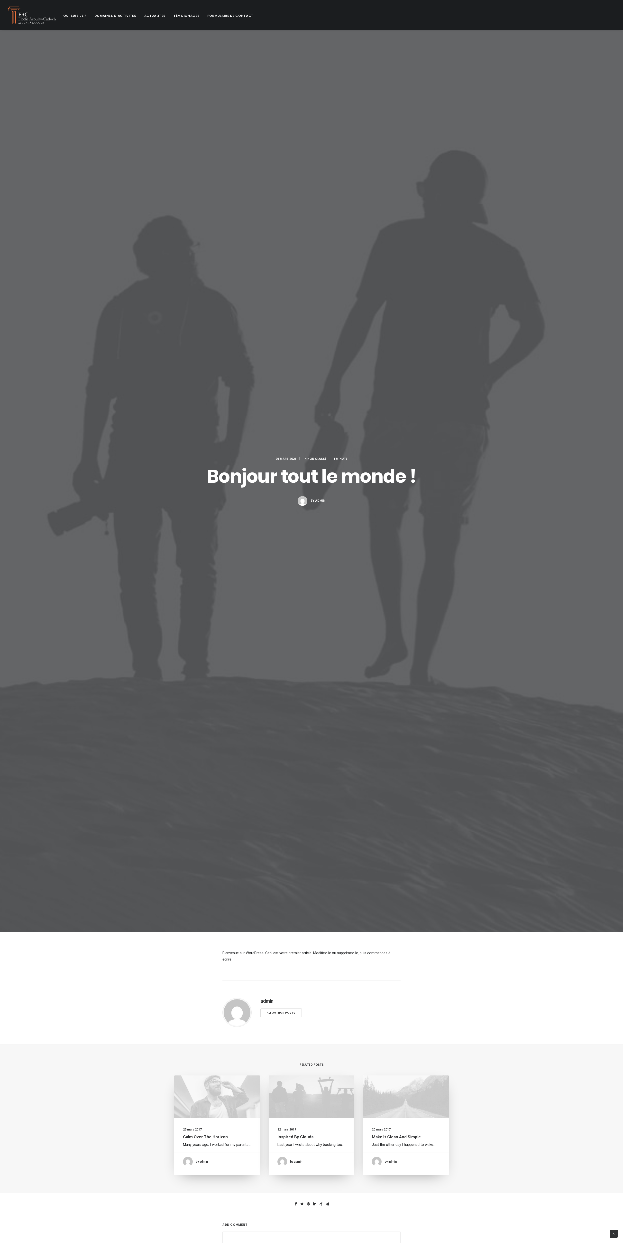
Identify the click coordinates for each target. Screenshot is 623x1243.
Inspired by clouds (295, 1136)
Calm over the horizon (205, 1136)
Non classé (316, 459)
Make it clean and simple (396, 1136)
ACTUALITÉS (155, 15)
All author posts (281, 1013)
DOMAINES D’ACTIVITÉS (115, 15)
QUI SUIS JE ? (74, 15)
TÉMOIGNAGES (187, 15)
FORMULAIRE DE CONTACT (230, 15)
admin (320, 501)
